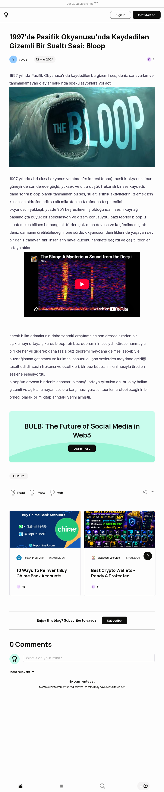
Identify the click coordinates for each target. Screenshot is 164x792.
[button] (82, 4)
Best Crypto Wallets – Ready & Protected (113, 573)
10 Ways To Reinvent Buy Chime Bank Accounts (41, 573)
